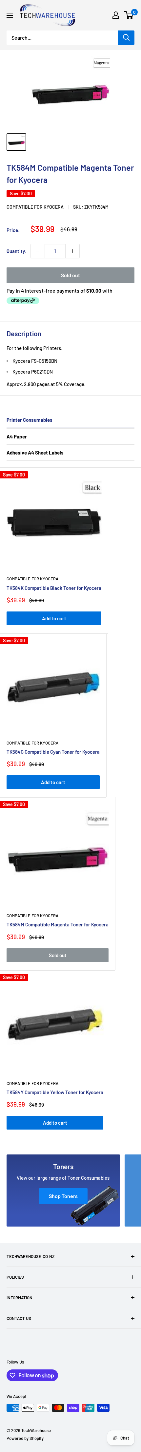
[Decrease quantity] (38, 251)
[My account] (115, 15)
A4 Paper (17, 436)
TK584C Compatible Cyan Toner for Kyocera (53, 752)
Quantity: (17, 251)
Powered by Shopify (25, 1438)
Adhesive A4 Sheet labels (35, 452)
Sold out (70, 275)
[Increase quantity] (72, 251)
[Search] (126, 37)
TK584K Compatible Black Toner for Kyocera (54, 588)
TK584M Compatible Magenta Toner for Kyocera (58, 924)
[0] (129, 15)
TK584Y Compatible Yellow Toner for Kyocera (55, 1092)
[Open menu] (10, 15)
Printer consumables (29, 420)
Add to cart (54, 618)
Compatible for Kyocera (35, 207)
